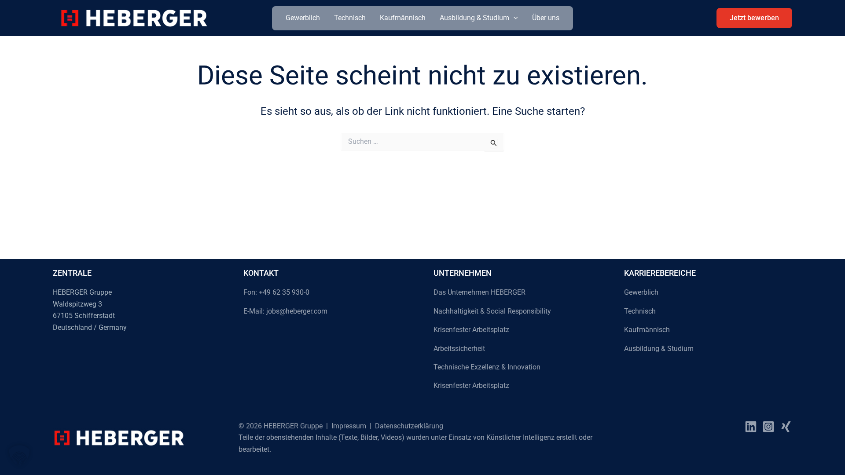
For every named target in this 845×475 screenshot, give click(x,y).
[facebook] (751, 426)
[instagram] (768, 426)
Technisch (350, 18)
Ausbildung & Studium (474, 18)
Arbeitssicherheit (459, 348)
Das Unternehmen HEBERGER (479, 292)
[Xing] (786, 426)
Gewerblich (303, 18)
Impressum (348, 426)
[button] (513, 18)
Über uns (545, 18)
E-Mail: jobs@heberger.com (285, 311)
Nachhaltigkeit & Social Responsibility (492, 311)
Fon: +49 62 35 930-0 (276, 292)
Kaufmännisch (403, 18)
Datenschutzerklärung (409, 426)
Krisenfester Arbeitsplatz (471, 329)
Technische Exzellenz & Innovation (487, 367)
